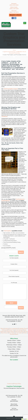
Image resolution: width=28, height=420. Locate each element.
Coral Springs (18, 330)
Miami (2, 328)
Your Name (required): (14, 257)
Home (14, 50)
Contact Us (10, 383)
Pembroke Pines (22, 328)
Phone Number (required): (14, 276)
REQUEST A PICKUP (15, 15)
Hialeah (7, 328)
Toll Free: (14, 11)
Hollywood (4, 330)
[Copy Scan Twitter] (15, 18)
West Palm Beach (19, 331)
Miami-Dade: (14, 7)
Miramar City (11, 330)
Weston (25, 332)
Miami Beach (4, 332)
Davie (26, 331)
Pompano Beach (9, 331)
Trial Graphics (7, 230)
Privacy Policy (17, 383)
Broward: (14, 4)
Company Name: (14, 264)
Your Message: (14, 282)
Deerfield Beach (14, 334)
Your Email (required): (14, 270)
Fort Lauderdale (13, 328)
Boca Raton (12, 332)
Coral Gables (19, 332)
